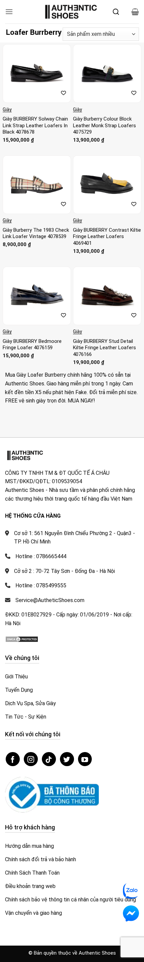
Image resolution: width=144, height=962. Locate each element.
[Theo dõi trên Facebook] (13, 759)
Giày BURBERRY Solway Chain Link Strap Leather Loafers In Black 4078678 (35, 125)
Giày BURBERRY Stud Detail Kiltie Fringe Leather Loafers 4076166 (104, 347)
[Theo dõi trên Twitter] (67, 759)
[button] (9, 11)
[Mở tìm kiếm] (116, 11)
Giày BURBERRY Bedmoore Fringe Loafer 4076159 (32, 344)
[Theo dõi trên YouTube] (85, 759)
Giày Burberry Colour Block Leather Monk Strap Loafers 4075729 (104, 125)
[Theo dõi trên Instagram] (31, 759)
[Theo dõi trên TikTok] (49, 759)
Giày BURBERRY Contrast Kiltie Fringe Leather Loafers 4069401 (107, 236)
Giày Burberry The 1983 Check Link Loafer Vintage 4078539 (36, 233)
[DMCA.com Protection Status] (22, 639)
